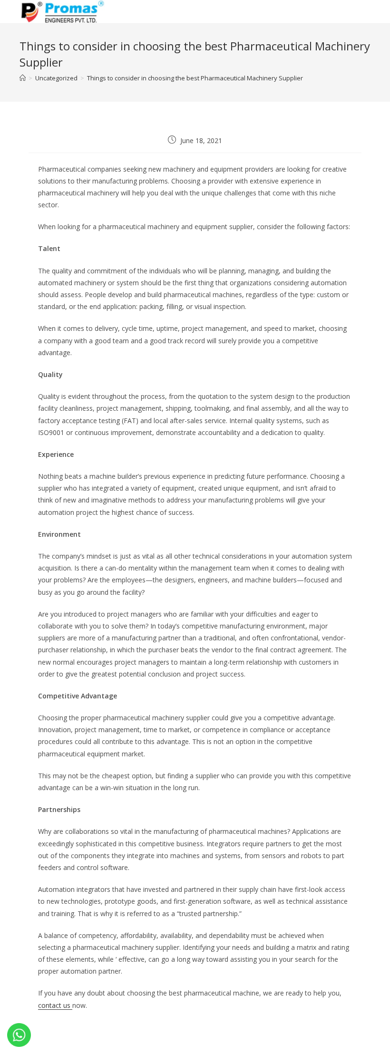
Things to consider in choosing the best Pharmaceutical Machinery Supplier (195, 78)
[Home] (23, 78)
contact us (55, 1005)
